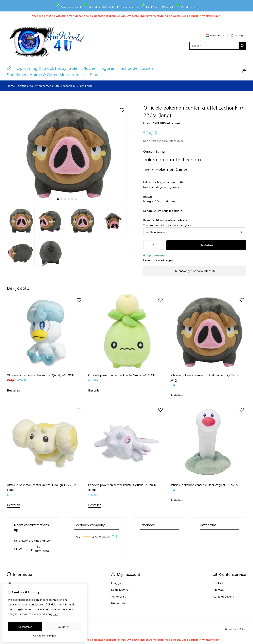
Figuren (108, 68)
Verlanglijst (118, 596)
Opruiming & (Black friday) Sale (47, 68)
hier (55, 614)
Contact (218, 583)
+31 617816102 (42, 549)
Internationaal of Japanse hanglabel (168, 225)
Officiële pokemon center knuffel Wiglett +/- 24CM (204, 485)
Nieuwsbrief (118, 603)
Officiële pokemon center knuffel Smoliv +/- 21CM (122, 375)
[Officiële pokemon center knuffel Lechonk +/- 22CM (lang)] (66, 202)
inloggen (240, 35)
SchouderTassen (137, 68)
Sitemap (218, 590)
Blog (94, 74)
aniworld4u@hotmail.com (35, 540)
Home (11, 86)
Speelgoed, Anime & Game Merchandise (46, 74)
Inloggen (117, 583)
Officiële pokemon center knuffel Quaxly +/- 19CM (41, 375)
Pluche (88, 68)
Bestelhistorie (120, 590)
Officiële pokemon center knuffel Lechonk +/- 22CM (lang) (55, 86)
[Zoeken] (242, 46)
